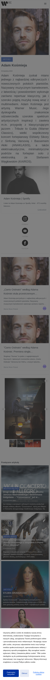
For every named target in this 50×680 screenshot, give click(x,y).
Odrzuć (24, 673)
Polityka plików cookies (38, 673)
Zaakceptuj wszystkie (11, 673)
